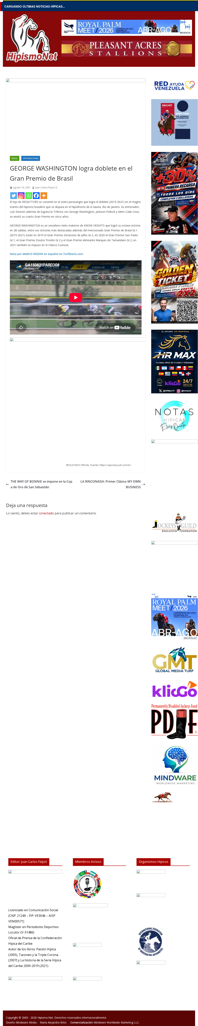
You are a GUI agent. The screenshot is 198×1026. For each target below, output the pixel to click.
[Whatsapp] (28, 195)
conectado (46, 513)
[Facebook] (36, 195)
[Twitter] (13, 195)
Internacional (30, 158)
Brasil (14, 158)
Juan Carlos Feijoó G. (46, 187)
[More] (43, 195)
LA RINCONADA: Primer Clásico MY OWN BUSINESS (110, 484)
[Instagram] (21, 195)
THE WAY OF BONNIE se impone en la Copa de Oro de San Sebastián (41, 484)
